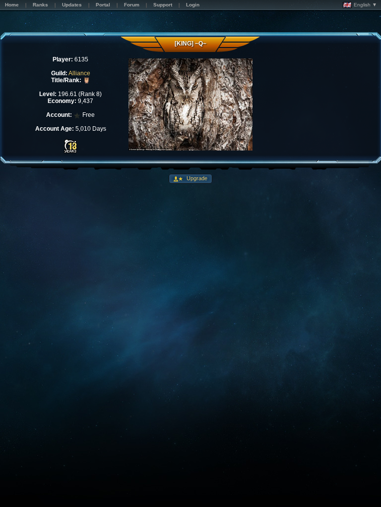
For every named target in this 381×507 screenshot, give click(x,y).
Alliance (79, 73)
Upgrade (196, 178)
